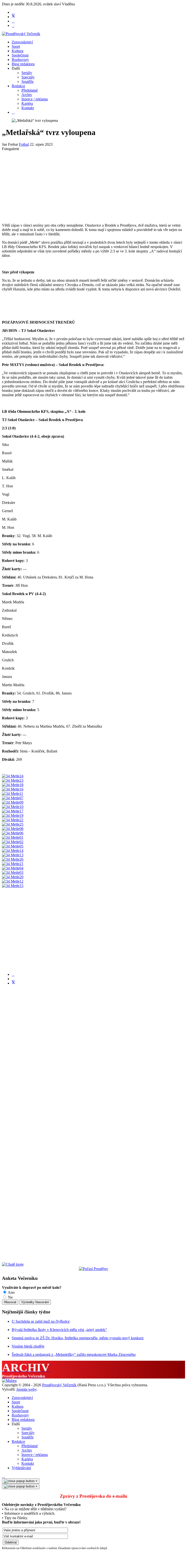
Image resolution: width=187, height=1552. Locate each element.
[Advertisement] (93, 185)
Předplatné (29, 90)
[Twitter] (13, 17)
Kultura (17, 51)
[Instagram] (13, 25)
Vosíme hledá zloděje (28, 1346)
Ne (10, 1297)
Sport (16, 46)
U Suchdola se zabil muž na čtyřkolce (41, 1321)
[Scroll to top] (3, 1476)
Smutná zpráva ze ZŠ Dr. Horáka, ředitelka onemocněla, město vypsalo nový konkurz (78, 1338)
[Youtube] (13, 21)
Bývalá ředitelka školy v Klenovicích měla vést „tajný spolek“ (59, 1330)
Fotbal (24, 144)
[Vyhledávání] (13, 112)
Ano (11, 1292)
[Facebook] (13, 12)
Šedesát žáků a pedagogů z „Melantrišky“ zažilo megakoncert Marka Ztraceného (74, 1354)
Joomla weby (26, 1389)
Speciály (28, 77)
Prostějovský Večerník (59, 1385)
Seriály (26, 73)
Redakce (18, 86)
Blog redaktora (23, 64)
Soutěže (27, 81)
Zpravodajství (22, 42)
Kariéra (27, 103)
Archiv (26, 95)
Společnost (20, 55)
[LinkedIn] (13, 979)
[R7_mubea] (9, 1380)
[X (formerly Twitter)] (13, 983)
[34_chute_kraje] (13, 1264)
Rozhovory (20, 60)
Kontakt (27, 108)
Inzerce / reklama (34, 99)
